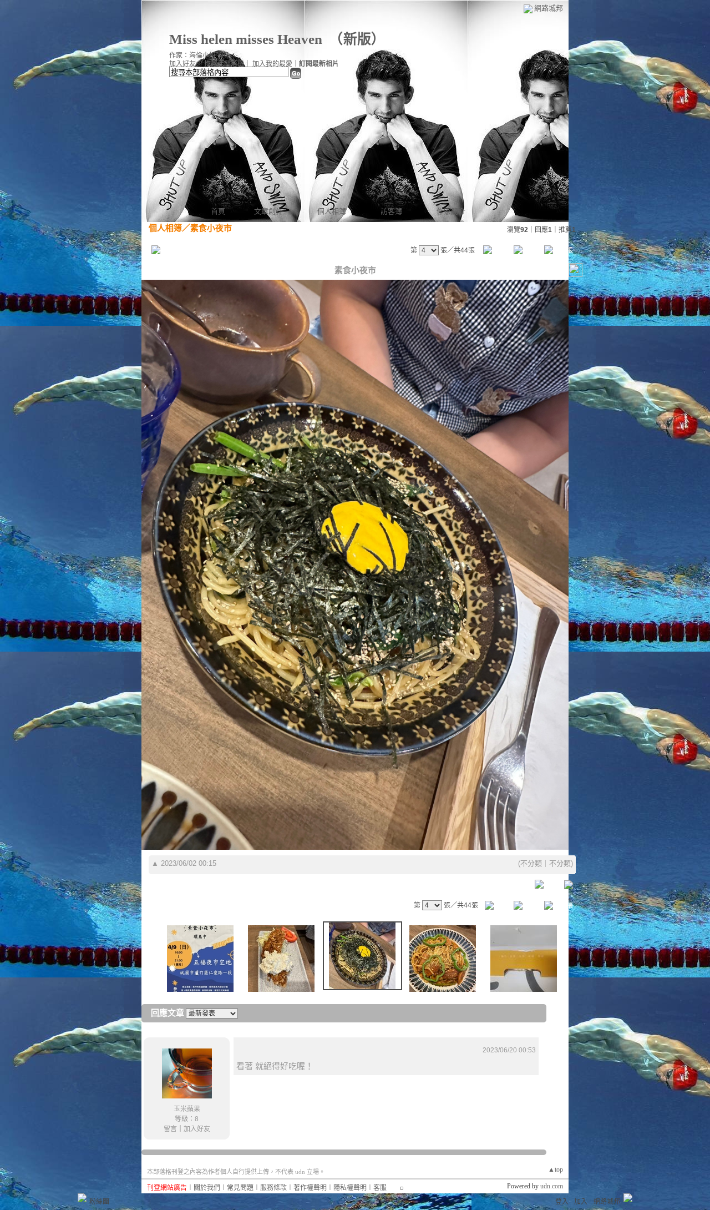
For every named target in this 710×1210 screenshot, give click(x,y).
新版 (357, 39)
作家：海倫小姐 (192, 55)
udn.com (551, 1186)
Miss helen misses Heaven (245, 39)
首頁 (218, 211)
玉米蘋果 (187, 1109)
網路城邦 (548, 8)
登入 (562, 1202)
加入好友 (182, 64)
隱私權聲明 (350, 1188)
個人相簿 (331, 211)
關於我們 (207, 1188)
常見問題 (240, 1188)
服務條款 (273, 1188)
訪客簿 (391, 211)
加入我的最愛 (272, 64)
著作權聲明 (310, 1188)
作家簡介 (451, 211)
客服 (380, 1188)
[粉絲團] (82, 1197)
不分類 (531, 863)
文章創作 (268, 211)
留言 (170, 1129)
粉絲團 (99, 1202)
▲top (555, 1169)
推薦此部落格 (224, 64)
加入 (580, 1202)
